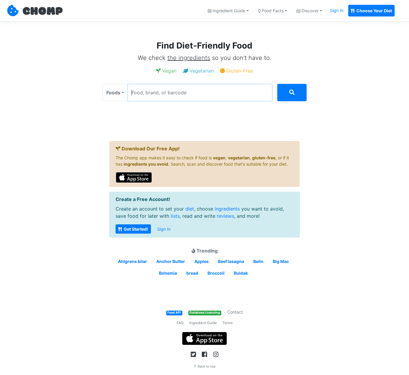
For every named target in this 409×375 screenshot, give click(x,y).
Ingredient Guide (203, 322)
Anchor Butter (170, 261)
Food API (174, 312)
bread (192, 273)
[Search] (292, 92)
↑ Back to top (204, 366)
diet (189, 209)
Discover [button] (309, 10)
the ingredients (188, 57)
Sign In (336, 10)
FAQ (180, 322)
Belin (258, 261)
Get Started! (135, 229)
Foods (113, 93)
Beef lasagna (231, 261)
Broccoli (216, 273)
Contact (235, 311)
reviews (225, 216)
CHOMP (42, 12)
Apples (201, 261)
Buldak (241, 273)
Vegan (168, 71)
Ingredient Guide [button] (228, 10)
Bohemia (168, 273)
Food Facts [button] (272, 10)
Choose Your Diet (373, 10)
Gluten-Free (239, 71)
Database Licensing (205, 312)
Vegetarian (201, 71)
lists (175, 216)
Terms (227, 322)
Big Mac (281, 261)
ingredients (227, 209)
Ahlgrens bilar (132, 261)
